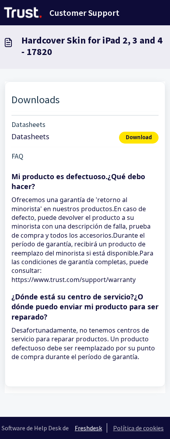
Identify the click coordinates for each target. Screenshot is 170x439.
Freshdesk (88, 428)
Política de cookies (138, 428)
